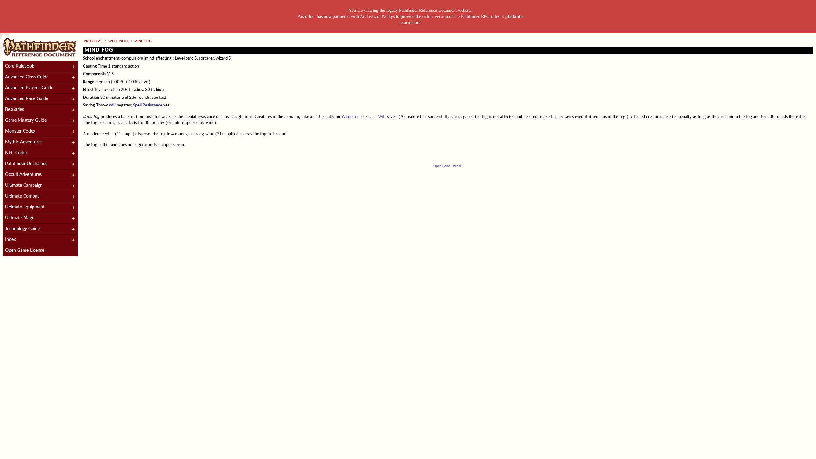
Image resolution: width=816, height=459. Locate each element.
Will (112, 105)
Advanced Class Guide (26, 77)
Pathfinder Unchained (26, 164)
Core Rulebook (19, 66)
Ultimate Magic (20, 218)
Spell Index (118, 41)
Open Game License (24, 250)
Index (10, 239)
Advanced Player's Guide (29, 88)
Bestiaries (14, 109)
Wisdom (348, 116)
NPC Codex (16, 153)
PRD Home (93, 41)
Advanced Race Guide (26, 99)
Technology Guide (22, 229)
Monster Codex (20, 131)
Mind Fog (143, 41)
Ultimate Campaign (24, 185)
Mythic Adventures (23, 142)
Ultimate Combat (22, 196)
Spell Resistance (147, 105)
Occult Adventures (23, 174)
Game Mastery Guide (26, 120)
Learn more (409, 22)
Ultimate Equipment (25, 207)
